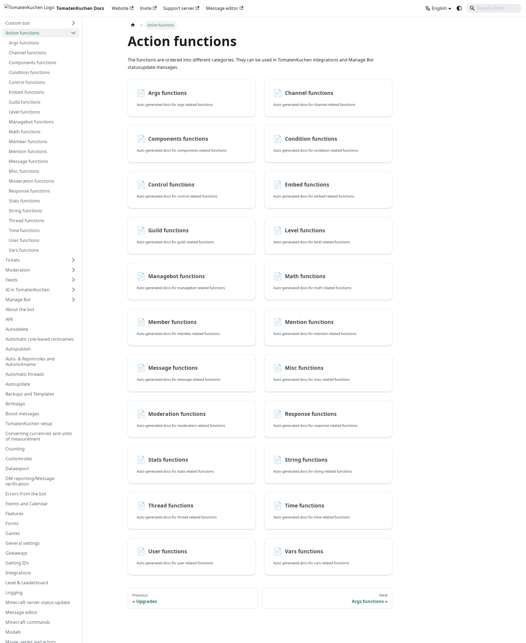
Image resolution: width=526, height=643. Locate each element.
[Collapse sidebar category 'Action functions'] (73, 33)
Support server (179, 8)
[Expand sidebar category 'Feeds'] (73, 279)
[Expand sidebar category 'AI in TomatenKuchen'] (73, 289)
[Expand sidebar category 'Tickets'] (73, 260)
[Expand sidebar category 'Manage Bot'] (73, 299)
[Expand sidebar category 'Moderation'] (73, 270)
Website (120, 8)
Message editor (222, 8)
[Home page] (133, 25)
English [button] (439, 8)
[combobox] (494, 8)
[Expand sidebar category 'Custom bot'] (73, 23)
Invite (145, 8)
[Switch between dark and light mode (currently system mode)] (459, 8)
